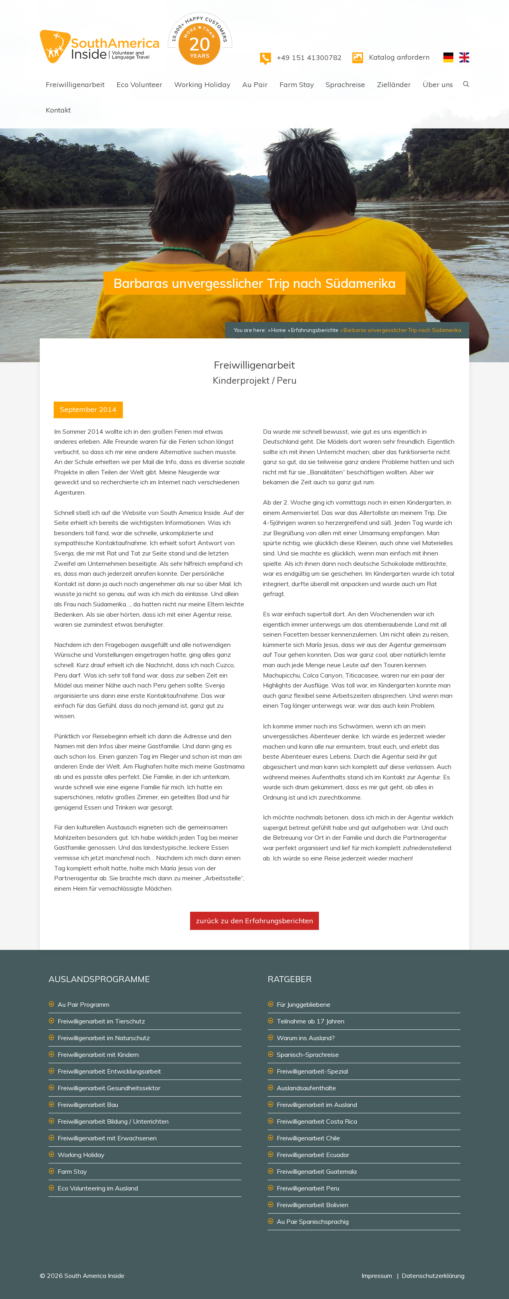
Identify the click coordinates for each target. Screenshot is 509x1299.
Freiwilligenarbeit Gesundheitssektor (109, 1088)
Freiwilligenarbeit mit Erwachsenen (107, 1138)
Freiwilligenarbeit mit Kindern (98, 1054)
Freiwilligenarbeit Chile (308, 1138)
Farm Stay (297, 84)
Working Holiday (202, 84)
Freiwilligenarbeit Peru (308, 1188)
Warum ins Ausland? (306, 1038)
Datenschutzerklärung (433, 1276)
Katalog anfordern (399, 56)
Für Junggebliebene (303, 1004)
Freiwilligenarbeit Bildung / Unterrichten (113, 1121)
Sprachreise (345, 84)
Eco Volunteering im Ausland (98, 1188)
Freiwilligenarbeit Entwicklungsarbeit (109, 1071)
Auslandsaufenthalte (306, 1088)
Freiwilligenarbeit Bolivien (312, 1205)
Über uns (438, 84)
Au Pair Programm (83, 1004)
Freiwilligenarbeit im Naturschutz (104, 1038)
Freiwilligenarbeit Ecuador (313, 1155)
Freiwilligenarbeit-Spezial (312, 1071)
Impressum (376, 1276)
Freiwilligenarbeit (75, 84)
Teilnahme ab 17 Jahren (310, 1021)
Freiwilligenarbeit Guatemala (317, 1171)
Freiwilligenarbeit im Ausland (317, 1105)
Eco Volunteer (139, 84)
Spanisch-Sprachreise (308, 1054)
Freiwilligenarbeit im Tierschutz (101, 1021)
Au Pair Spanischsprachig (313, 1221)
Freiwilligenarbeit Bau (88, 1105)
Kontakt (58, 109)
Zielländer (394, 84)
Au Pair (255, 84)
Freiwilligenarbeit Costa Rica (317, 1121)
